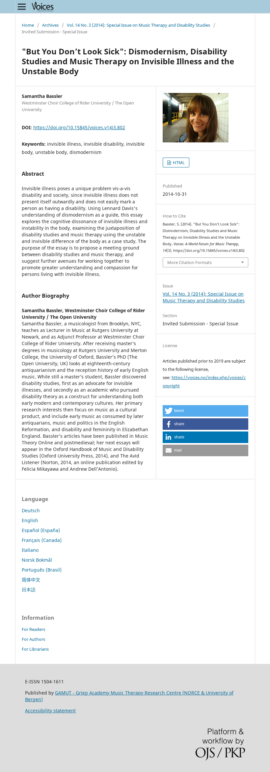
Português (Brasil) (42, 570)
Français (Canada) (42, 540)
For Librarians (35, 649)
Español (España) (41, 530)
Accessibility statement (50, 710)
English (30, 520)
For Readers (33, 629)
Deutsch (31, 510)
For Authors (33, 639)
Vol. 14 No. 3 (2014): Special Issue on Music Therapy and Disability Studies (138, 25)
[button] (205, 411)
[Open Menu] (21, 6)
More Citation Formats (189, 262)
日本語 (29, 589)
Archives (50, 25)
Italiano (30, 550)
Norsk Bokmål (37, 560)
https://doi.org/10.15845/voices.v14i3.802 (79, 127)
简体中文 (31, 580)
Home (28, 25)
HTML (178, 162)
